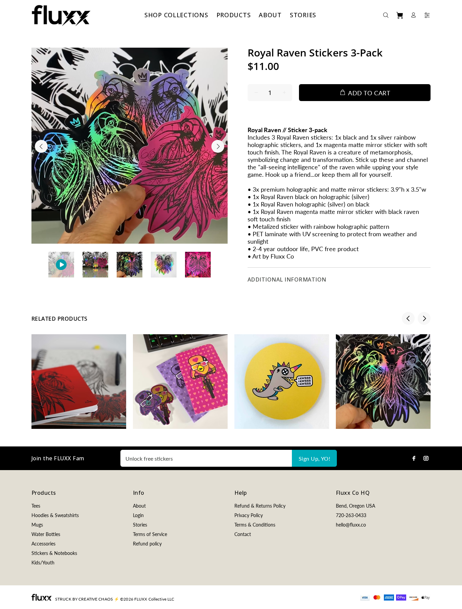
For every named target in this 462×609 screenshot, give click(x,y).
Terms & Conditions (254, 525)
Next (217, 146)
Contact (242, 534)
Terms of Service (150, 534)
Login (138, 515)
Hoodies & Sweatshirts (55, 515)
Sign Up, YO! (314, 458)
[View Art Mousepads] (281, 381)
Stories (140, 525)
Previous (41, 146)
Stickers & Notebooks (54, 553)
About (139, 506)
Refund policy (147, 543)
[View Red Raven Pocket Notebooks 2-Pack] (78, 381)
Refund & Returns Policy (259, 506)
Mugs (37, 525)
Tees (35, 506)
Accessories (43, 543)
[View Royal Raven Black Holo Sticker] (383, 381)
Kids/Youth (42, 562)
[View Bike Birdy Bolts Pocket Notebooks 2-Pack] (180, 381)
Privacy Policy (248, 515)
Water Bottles (45, 534)
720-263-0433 (351, 515)
